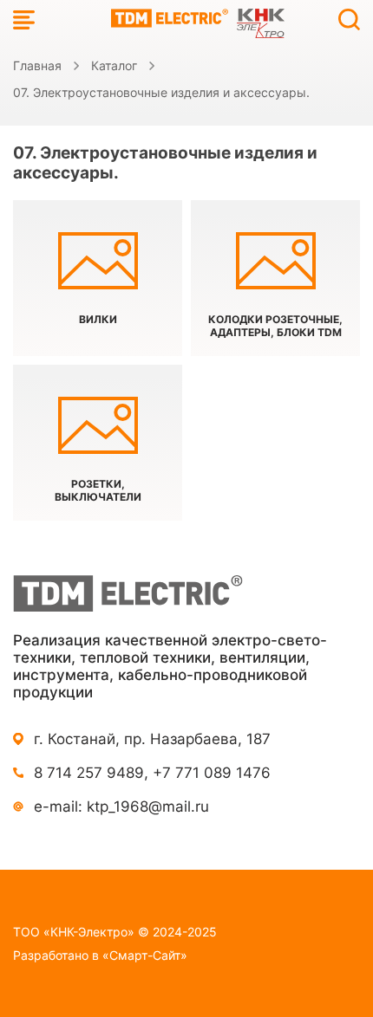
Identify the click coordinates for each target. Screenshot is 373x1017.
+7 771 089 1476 (212, 772)
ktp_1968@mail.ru (148, 806)
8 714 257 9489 (89, 772)
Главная (37, 65)
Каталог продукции (24, 19)
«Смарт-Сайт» (144, 955)
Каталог (114, 65)
